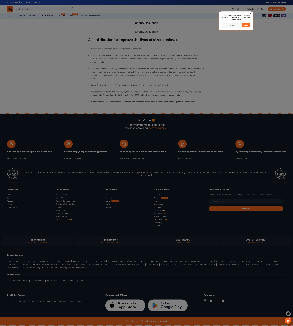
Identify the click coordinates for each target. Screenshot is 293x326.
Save (246, 25)
